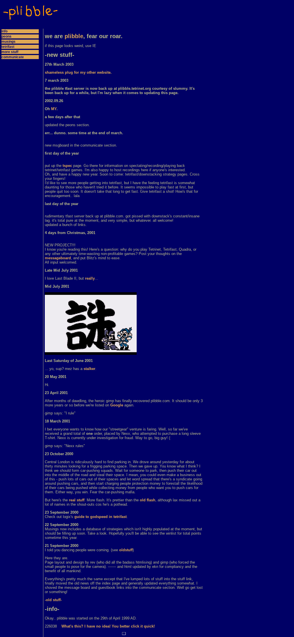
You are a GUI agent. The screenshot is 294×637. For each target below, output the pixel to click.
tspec (67, 165)
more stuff (9, 52)
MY (54, 109)
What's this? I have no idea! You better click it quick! (108, 626)
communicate (12, 57)
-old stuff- (53, 600)
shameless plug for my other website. (78, 72)
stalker (89, 369)
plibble (74, 36)
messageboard (58, 258)
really (90, 278)
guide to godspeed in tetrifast (100, 517)
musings (8, 42)
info (4, 31)
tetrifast (7, 47)
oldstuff (126, 550)
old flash (147, 500)
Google (116, 405)
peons (6, 36)
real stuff (76, 500)
